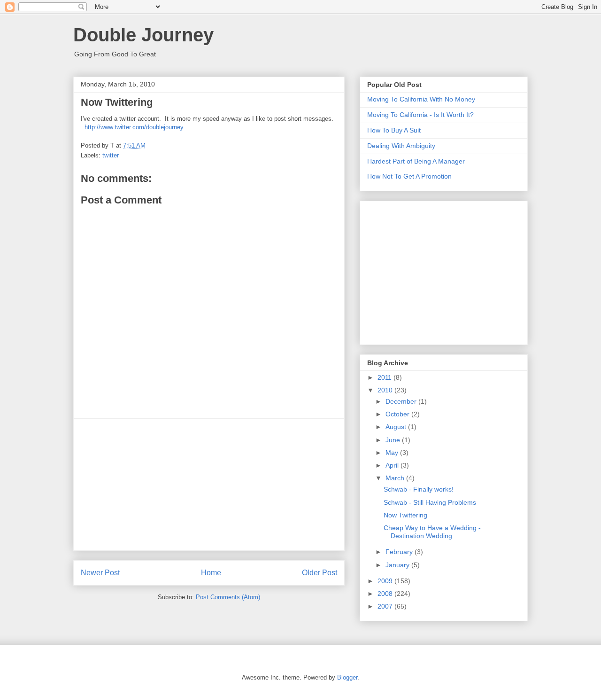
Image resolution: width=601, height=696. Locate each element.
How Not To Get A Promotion (409, 176)
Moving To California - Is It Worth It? (420, 114)
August (396, 426)
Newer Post (100, 573)
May (392, 452)
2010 (386, 390)
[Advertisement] (209, 484)
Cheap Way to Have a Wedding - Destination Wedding (432, 532)
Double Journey (143, 34)
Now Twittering (405, 515)
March (395, 478)
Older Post (319, 573)
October (398, 414)
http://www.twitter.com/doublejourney (134, 127)
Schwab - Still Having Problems (430, 502)
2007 (386, 606)
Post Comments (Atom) (228, 597)
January (398, 565)
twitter (110, 155)
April (393, 465)
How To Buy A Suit (394, 130)
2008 (386, 593)
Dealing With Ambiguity (401, 145)
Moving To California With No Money (421, 99)
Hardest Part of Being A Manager (416, 161)
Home (211, 573)
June (393, 440)
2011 (385, 377)
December (401, 401)
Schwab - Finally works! (419, 489)
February (400, 551)
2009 (386, 581)
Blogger (347, 677)
